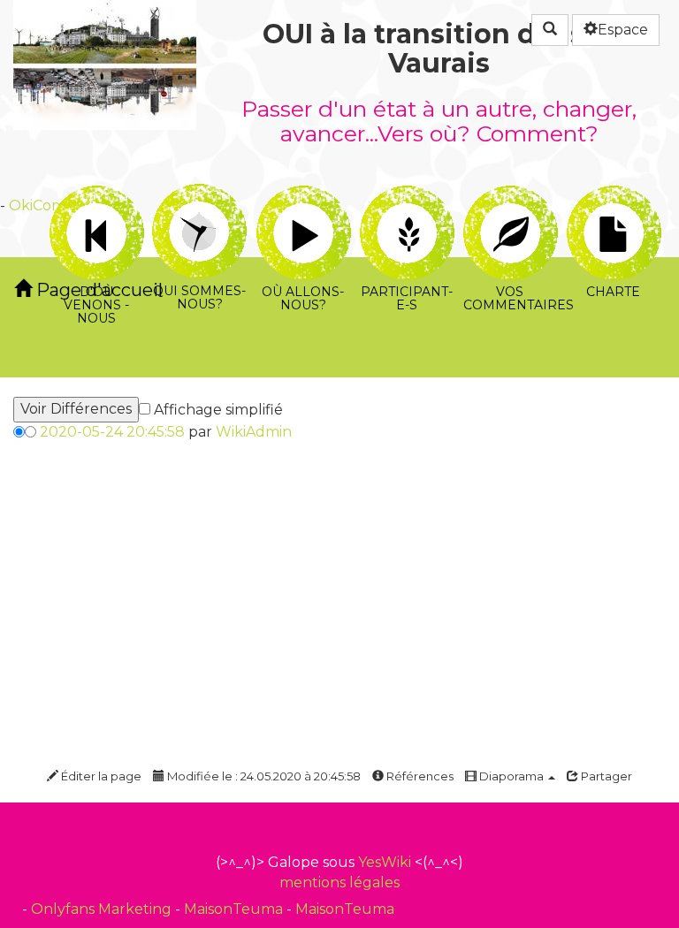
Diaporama (511, 776)
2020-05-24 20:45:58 (112, 431)
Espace (623, 29)
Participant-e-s (406, 195)
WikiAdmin (254, 431)
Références (419, 776)
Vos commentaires (509, 195)
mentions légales (339, 882)
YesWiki (384, 862)
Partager (605, 776)
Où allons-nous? (303, 195)
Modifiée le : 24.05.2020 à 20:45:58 (262, 776)
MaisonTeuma (235, 909)
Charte (613, 195)
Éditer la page (99, 776)
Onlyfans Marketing (103, 909)
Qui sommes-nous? (199, 195)
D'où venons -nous (96, 195)
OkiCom (37, 205)
